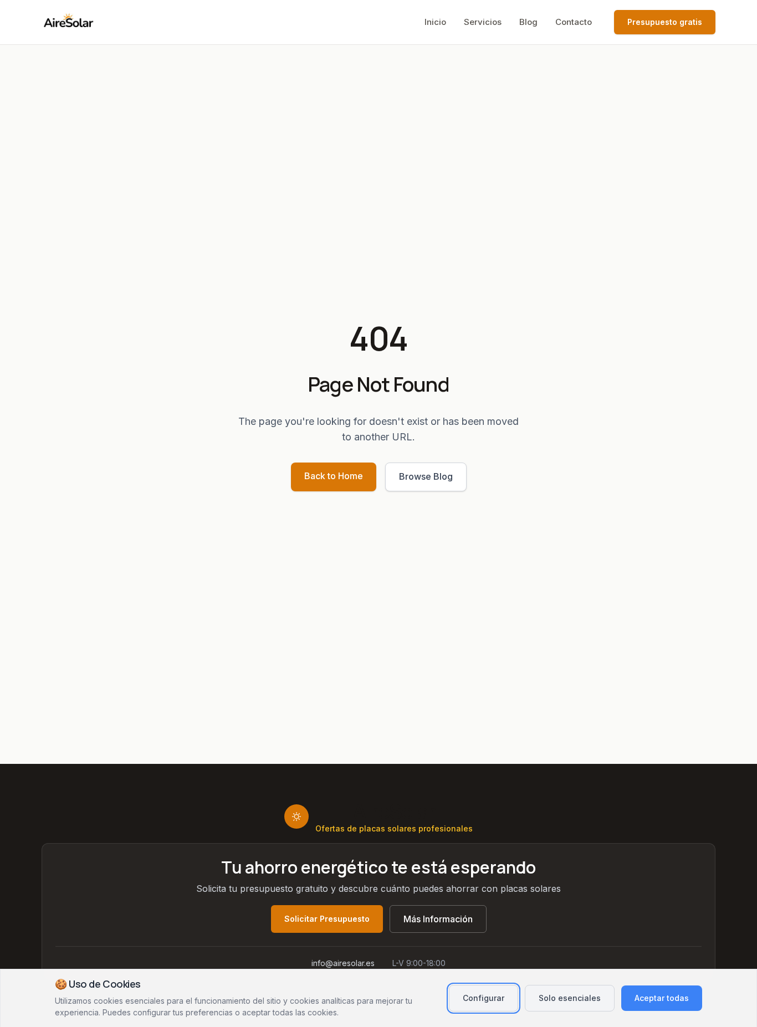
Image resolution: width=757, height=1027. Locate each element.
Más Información (438, 919)
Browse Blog (426, 476)
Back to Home (333, 475)
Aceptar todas (662, 998)
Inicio (435, 22)
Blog (528, 22)
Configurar (483, 998)
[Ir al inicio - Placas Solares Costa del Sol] (70, 22)
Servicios (483, 22)
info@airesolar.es (343, 963)
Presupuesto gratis (664, 22)
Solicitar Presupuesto (327, 918)
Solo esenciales (570, 998)
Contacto (573, 22)
